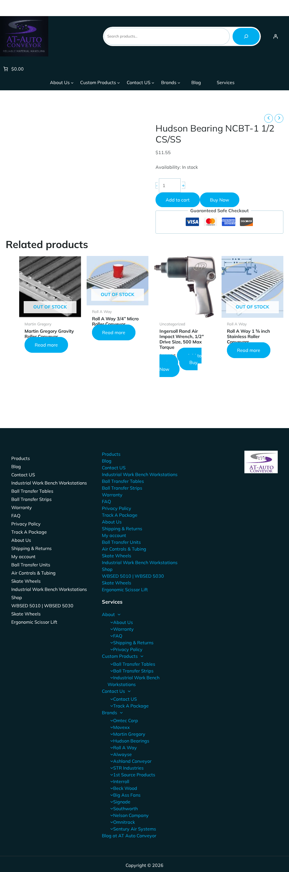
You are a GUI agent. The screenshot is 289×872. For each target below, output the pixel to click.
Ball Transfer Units (30, 565)
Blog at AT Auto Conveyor (129, 835)
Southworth (125, 808)
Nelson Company (131, 815)
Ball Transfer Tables (32, 491)
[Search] (246, 36)
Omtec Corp (125, 720)
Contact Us (113, 691)
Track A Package (29, 532)
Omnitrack (124, 822)
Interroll (121, 781)
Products (20, 458)
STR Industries (128, 768)
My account (23, 556)
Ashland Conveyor (132, 761)
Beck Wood (125, 788)
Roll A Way (125, 747)
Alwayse (122, 754)
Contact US (23, 474)
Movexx (121, 727)
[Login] (275, 36)
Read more (46, 345)
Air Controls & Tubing (33, 573)
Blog (16, 466)
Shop (16, 597)
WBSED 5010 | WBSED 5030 (42, 605)
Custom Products (120, 656)
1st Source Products (134, 774)
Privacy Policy (26, 524)
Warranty (21, 507)
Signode (121, 802)
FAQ (15, 515)
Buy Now (219, 200)
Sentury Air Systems (134, 829)
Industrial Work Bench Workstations (49, 483)
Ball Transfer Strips (31, 499)
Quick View (50, 312)
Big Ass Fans (127, 795)
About (108, 614)
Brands (109, 712)
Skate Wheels (26, 581)
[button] (118, 614)
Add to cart (178, 200)
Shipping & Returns (31, 548)
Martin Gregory (129, 734)
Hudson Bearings (131, 741)
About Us (21, 540)
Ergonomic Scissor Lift (34, 622)
